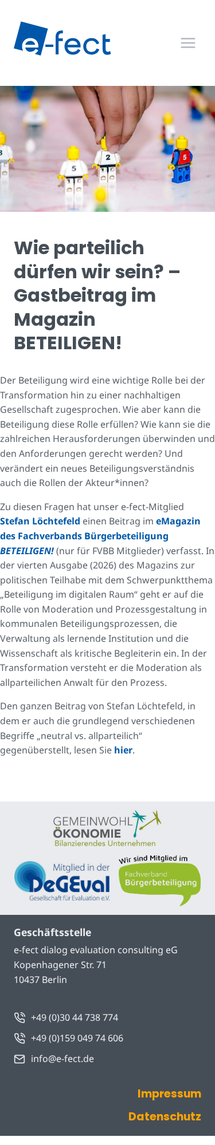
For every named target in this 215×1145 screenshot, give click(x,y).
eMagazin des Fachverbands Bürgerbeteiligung (100, 535)
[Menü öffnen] (187, 42)
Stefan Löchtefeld (40, 521)
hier (123, 750)
